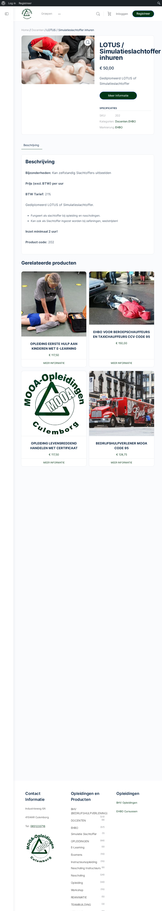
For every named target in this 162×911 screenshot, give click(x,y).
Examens (76, 854)
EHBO (132, 121)
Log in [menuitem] (12, 3)
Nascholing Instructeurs (86, 868)
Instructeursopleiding (84, 862)
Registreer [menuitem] (25, 3)
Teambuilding (81, 904)
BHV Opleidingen (126, 802)
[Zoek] (98, 13)
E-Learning (78, 847)
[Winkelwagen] (109, 13)
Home (25, 30)
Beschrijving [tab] (31, 145)
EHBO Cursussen (127, 811)
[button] (87, 42)
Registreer (143, 13)
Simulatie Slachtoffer (84, 834)
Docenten (37, 30)
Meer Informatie (118, 95)
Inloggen (122, 13)
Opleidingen (80, 841)
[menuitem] (3, 3)
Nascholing (78, 875)
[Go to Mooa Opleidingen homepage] (26, 13)
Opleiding (77, 882)
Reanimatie (79, 897)
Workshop (77, 890)
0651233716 (37, 826)
